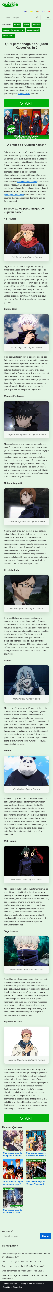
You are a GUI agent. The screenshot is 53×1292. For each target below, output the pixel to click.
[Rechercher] (37, 17)
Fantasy (36, 24)
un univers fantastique (27, 181)
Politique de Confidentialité (32, 1283)
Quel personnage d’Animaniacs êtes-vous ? (21, 1261)
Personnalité (33, 30)
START (26, 103)
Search (45, 1236)
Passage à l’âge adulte (13, 30)
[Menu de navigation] (48, 17)
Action (17, 24)
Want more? (7, 1231)
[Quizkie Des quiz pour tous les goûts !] (10, 4)
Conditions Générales (12, 1287)
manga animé (24, 93)
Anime (26, 24)
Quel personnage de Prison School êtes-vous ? (23, 1271)
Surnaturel (8, 36)
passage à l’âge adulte (14, 194)
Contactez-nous (10, 1283)
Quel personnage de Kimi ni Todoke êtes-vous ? (23, 1266)
